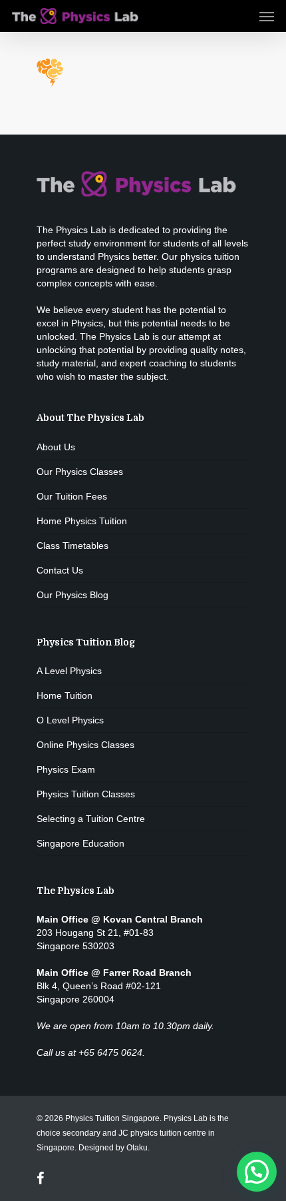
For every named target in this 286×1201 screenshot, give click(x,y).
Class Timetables (72, 545)
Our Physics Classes (80, 471)
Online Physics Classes (85, 744)
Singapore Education (80, 843)
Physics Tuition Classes (86, 794)
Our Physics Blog (72, 595)
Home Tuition (64, 695)
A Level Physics (69, 670)
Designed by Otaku (113, 1147)
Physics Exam (66, 769)
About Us (56, 447)
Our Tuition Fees (72, 496)
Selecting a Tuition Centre (91, 818)
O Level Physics (70, 720)
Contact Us (60, 570)
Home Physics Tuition (82, 521)
